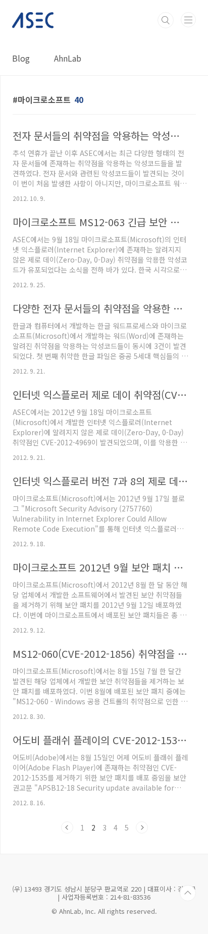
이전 (67, 827)
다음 (142, 827)
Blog (21, 58)
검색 (165, 20)
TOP (188, 893)
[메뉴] (188, 19)
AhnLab (67, 58)
